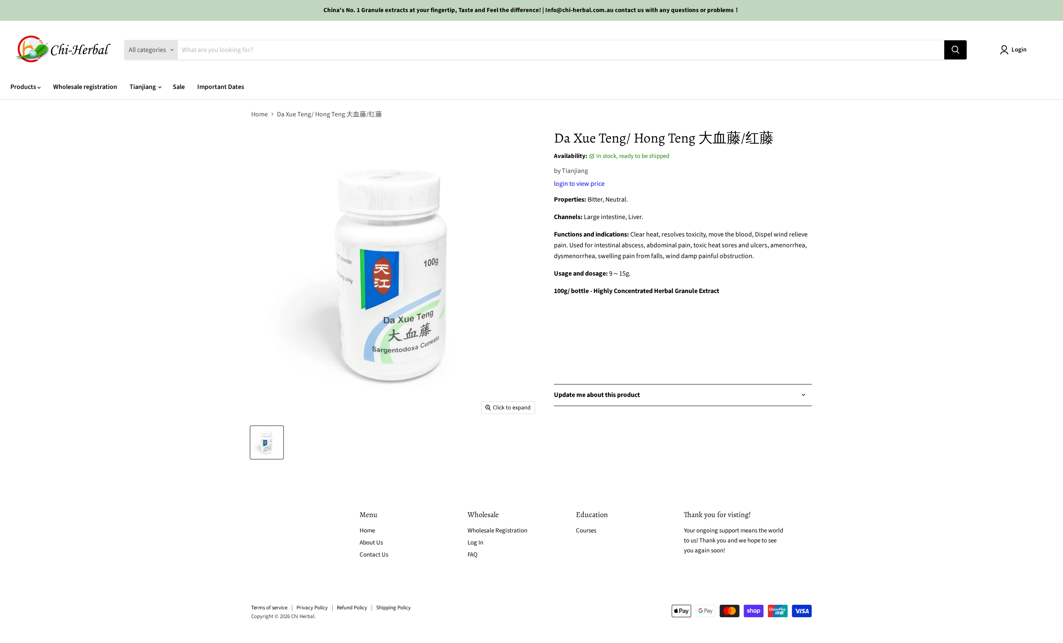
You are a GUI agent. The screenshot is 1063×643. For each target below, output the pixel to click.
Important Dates (220, 86)
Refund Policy (352, 607)
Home (259, 114)
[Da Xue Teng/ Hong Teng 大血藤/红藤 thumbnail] (266, 442)
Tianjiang (143, 86)
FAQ (473, 554)
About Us (371, 542)
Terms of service (269, 607)
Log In (475, 542)
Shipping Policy (393, 607)
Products (23, 86)
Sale (179, 86)
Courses (586, 530)
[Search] (955, 49)
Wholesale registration (85, 86)
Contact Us (374, 554)
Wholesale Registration (497, 530)
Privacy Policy (312, 607)
